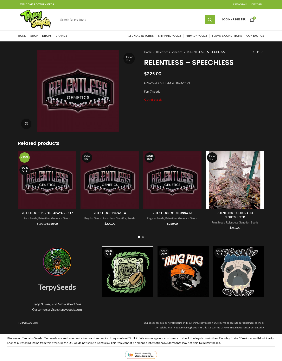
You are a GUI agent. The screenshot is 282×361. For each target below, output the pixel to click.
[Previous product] (254, 52)
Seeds (67, 218)
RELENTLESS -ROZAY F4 (110, 213)
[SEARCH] (210, 19)
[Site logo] (35, 19)
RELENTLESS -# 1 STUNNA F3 (172, 213)
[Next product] (262, 52)
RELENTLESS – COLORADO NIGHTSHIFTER (235, 215)
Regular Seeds (93, 218)
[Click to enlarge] (26, 124)
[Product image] (110, 180)
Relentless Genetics (169, 52)
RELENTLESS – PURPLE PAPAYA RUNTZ (47, 213)
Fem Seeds (30, 218)
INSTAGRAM (240, 4)
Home (148, 52)
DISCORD (256, 4)
